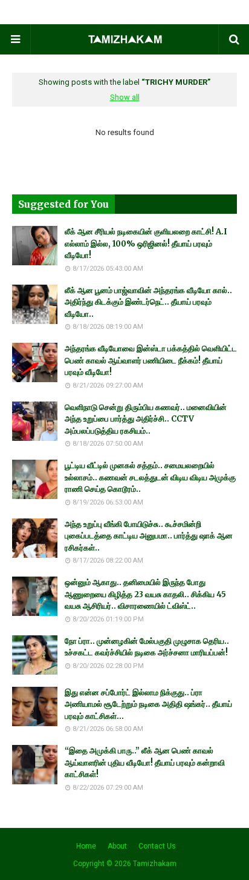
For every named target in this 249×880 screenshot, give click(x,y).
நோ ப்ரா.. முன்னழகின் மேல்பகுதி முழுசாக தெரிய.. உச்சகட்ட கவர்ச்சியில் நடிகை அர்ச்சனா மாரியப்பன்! (147, 647)
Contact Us (157, 846)
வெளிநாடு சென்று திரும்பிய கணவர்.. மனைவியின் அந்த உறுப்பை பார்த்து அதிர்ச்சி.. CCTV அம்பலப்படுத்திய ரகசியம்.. (146, 419)
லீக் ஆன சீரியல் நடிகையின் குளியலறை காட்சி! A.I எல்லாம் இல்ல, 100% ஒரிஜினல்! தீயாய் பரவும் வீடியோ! (146, 243)
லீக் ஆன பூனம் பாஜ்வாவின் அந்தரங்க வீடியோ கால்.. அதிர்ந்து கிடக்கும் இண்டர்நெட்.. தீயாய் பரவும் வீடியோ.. (148, 302)
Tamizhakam (154, 863)
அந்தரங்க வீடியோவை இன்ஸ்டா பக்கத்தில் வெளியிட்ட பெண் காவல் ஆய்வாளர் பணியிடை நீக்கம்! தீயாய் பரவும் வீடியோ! (151, 360)
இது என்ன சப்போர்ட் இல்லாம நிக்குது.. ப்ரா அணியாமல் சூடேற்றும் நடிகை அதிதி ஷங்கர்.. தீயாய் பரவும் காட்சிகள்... (148, 704)
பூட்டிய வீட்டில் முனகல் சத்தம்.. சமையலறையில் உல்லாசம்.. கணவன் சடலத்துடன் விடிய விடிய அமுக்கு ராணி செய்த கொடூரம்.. (150, 477)
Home (86, 846)
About (117, 846)
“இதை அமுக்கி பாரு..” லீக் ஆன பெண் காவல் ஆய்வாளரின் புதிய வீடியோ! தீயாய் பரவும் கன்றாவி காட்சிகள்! (145, 762)
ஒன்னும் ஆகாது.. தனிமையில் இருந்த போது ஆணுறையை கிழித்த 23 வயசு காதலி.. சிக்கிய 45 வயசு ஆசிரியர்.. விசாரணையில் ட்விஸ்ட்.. (145, 594)
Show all (125, 97)
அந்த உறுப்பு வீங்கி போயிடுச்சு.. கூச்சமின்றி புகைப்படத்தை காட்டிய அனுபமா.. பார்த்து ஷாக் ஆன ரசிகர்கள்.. (149, 536)
